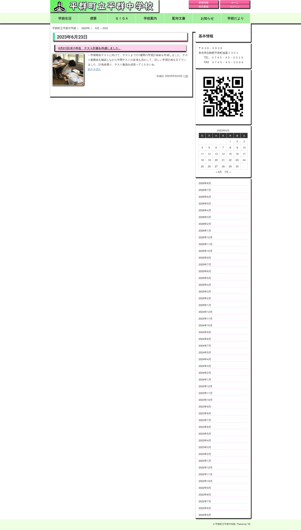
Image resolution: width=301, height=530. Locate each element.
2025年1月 (205, 305)
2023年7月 (205, 420)
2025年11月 (206, 244)
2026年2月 (205, 224)
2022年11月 (206, 474)
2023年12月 (206, 386)
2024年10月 (206, 325)
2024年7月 (205, 345)
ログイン (235, 6)
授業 (93, 18)
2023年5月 (205, 433)
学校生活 (64, 18)
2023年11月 (206, 393)
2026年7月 (205, 190)
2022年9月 (205, 488)
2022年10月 (206, 481)
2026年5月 (205, 203)
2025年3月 (205, 291)
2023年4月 (205, 440)
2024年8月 (205, 339)
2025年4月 (205, 285)
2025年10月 (206, 251)
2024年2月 (205, 373)
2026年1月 (205, 230)
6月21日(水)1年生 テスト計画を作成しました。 (89, 48)
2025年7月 (205, 264)
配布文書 (178, 18)
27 (216, 166)
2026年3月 (205, 217)
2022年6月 (205, 508)
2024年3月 (205, 366)
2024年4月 (205, 359)
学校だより (235, 18)
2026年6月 (205, 197)
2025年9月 (205, 257)
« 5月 (219, 172)
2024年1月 (205, 379)
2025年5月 (205, 278)
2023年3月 (205, 447)
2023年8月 (205, 413)
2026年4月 (205, 210)
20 (216, 160)
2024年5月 (205, 352)
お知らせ (207, 18)
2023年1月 (205, 461)
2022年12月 (206, 467)
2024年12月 (206, 312)
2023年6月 (205, 427)
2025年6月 (205, 271)
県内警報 (203, 6)
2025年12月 (206, 237)
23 (237, 160)
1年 (186, 76)
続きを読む (94, 69)
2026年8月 (205, 183)
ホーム (235, 2)
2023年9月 (205, 406)
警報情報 (203, 2)
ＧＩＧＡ (121, 18)
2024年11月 (206, 318)
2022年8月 (205, 494)
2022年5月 (205, 515)
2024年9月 (205, 332)
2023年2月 (205, 454)
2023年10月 (206, 400)
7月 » (227, 172)
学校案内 (150, 18)
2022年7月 (205, 501)
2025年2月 (205, 298)
